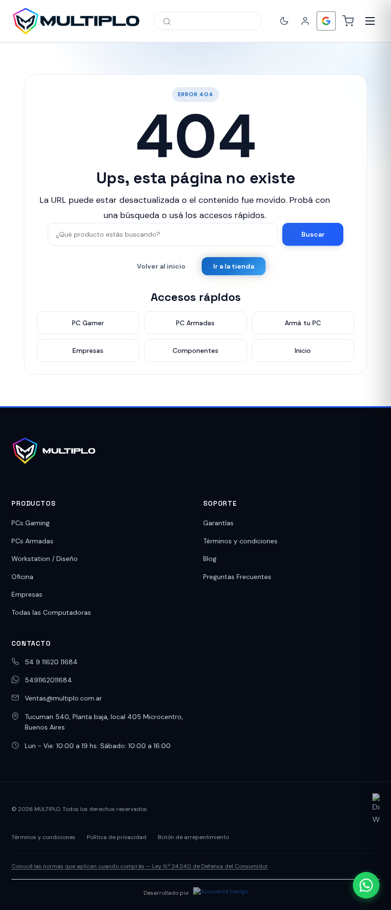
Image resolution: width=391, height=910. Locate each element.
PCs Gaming (30, 523)
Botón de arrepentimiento (193, 837)
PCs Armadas (32, 541)
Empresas (26, 594)
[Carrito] (348, 20)
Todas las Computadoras (51, 612)
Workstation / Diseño (44, 558)
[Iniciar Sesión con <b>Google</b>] (326, 20)
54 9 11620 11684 (51, 662)
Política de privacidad (116, 837)
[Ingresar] (305, 20)
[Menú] (370, 20)
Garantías (218, 523)
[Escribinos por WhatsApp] (366, 885)
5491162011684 (48, 680)
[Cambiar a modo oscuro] (284, 20)
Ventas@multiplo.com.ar (63, 698)
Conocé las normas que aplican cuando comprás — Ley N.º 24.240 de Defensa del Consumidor (139, 866)
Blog (209, 558)
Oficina (22, 576)
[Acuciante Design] (220, 893)
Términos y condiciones (240, 541)
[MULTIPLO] (75, 21)
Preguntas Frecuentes (237, 576)
